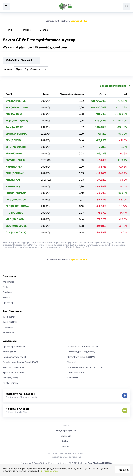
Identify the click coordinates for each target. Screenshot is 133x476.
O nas (66, 425)
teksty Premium (10, 383)
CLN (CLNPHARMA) (17, 206)
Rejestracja (8, 332)
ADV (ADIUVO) (14, 114)
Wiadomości (8, 282)
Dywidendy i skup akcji (14, 346)
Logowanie (8, 327)
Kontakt (66, 446)
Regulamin (66, 436)
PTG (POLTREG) (15, 212)
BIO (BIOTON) (14, 153)
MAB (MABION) (15, 219)
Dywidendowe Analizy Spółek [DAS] (20, 362)
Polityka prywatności (65, 431)
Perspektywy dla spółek (14, 357)
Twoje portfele (10, 322)
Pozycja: (7, 69)
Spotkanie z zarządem (13, 372)
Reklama (65, 441)
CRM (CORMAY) (15, 173)
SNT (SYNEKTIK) (16, 160)
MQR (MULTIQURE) (17, 120)
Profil (9, 94)
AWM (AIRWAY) (15, 127)
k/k (125, 94)
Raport (46, 94)
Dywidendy (8, 302)
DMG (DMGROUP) (16, 199)
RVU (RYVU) (13, 186)
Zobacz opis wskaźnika (113, 85)
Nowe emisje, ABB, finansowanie (83, 346)
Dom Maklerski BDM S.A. (100, 463)
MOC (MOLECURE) (17, 225)
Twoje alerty (9, 317)
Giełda (6, 287)
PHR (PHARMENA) (16, 193)
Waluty (6, 297)
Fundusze (7, 292)
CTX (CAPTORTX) (16, 232)
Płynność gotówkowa (71, 94)
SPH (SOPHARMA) (17, 133)
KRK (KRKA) (13, 179)
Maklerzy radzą (10, 378)
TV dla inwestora (75, 372)
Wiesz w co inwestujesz (14, 367)
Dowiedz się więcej (50, 471)
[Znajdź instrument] (126, 6)
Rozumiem (123, 469)
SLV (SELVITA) (14, 140)
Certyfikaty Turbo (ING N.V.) (81, 357)
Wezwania (72, 362)
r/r (100, 94)
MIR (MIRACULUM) (17, 107)
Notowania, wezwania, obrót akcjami (85, 367)
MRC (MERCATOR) (17, 147)
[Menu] (6, 6)
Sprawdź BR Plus (79, 21)
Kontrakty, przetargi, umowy (81, 352)
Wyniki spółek (9, 352)
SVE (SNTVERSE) (16, 100)
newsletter (72, 378)
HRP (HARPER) (14, 166)
